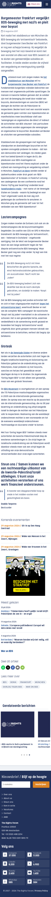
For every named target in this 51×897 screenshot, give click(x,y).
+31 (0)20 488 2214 (13, 834)
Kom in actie (9, 806)
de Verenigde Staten (20, 353)
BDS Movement (11, 389)
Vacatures (8, 810)
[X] (8, 667)
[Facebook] (13, 667)
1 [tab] (21, 755)
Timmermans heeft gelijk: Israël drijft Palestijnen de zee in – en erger (24, 612)
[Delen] (22, 667)
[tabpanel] (25, 731)
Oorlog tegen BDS (12, 686)
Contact (7, 813)
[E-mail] (18, 667)
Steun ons (35, 4)
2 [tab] (24, 755)
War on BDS (32, 686)
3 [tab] (27, 755)
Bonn (13, 682)
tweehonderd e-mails (11, 189)
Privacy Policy (41, 891)
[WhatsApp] (3, 667)
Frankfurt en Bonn (21, 171)
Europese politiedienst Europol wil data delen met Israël (22, 626)
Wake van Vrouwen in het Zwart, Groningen (24, 548)
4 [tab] (29, 755)
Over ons (8, 795)
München (40, 682)
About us (8, 798)
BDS (5, 682)
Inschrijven (40, 784)
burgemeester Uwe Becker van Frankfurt (27, 84)
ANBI (6, 817)
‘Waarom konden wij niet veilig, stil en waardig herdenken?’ (25, 641)
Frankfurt (25, 682)
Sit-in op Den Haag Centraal (20, 527)
